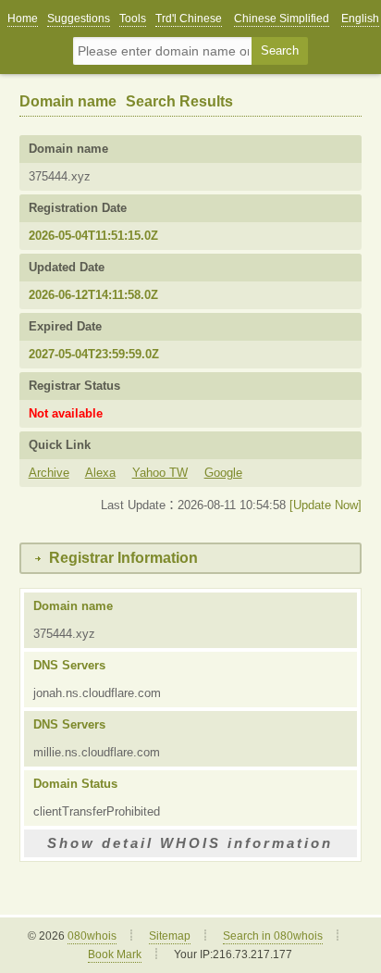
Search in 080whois (273, 935)
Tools (132, 18)
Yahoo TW (160, 473)
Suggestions (78, 18)
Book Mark (114, 954)
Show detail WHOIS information (190, 843)
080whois (92, 935)
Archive (49, 473)
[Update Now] (325, 505)
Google (223, 473)
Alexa (100, 473)
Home (22, 18)
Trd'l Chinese (188, 18)
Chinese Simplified (281, 18)
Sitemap (169, 935)
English (360, 18)
